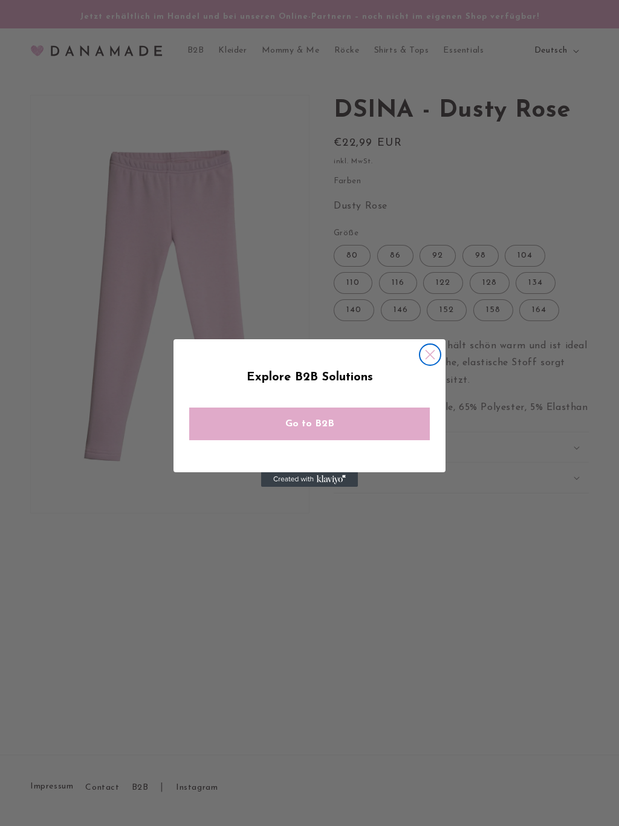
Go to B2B (309, 424)
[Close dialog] (430, 354)
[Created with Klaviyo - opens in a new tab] (309, 479)
